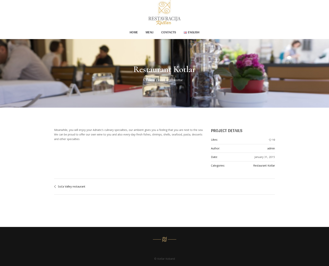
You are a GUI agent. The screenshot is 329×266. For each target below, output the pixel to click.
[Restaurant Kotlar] (164, 239)
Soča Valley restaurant (71, 186)
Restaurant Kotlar (264, 165)
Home (150, 80)
